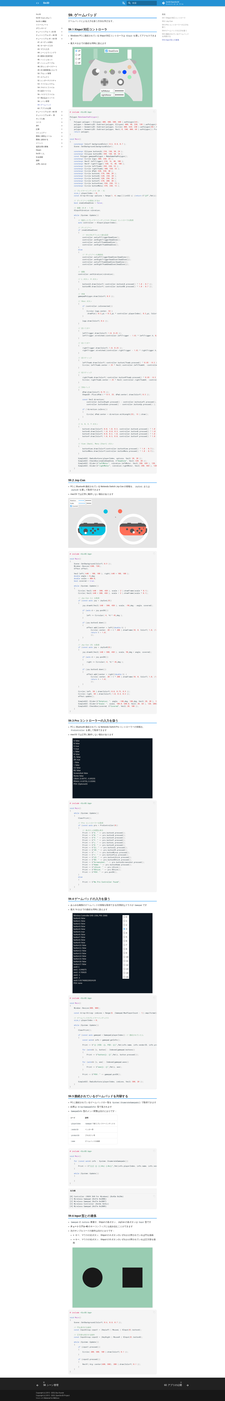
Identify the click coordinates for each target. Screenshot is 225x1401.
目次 (163, 14)
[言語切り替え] (123, 3)
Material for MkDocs (51, 1398)
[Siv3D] (37, 3)
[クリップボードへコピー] (154, 111)
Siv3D (38, 14)
